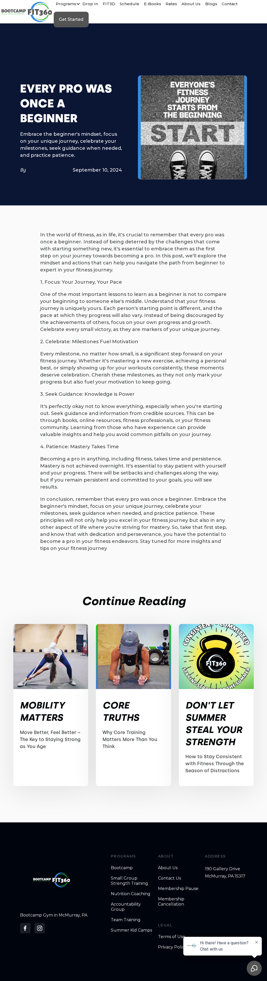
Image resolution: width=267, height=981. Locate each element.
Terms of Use (171, 936)
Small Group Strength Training (129, 881)
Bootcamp (122, 867)
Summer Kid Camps (131, 930)
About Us (168, 867)
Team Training (126, 919)
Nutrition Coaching (130, 893)
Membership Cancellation (171, 901)
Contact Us (169, 878)
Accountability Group (126, 907)
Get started (71, 19)
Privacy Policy (172, 947)
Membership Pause (178, 888)
